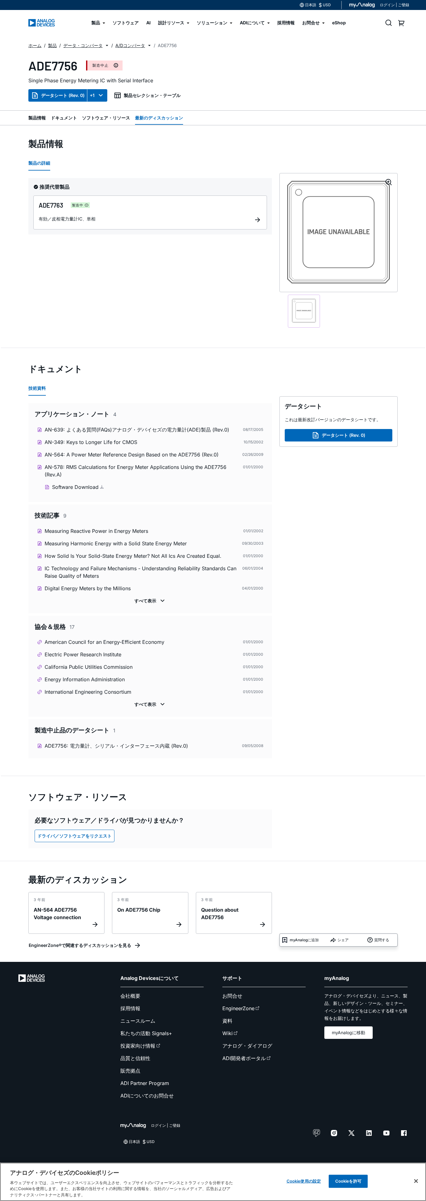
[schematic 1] (304, 311)
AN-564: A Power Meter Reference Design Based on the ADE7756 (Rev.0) (132, 454)
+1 (92, 95)
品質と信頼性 (135, 1058)
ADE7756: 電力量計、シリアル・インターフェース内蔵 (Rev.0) (116, 746)
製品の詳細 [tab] (39, 163)
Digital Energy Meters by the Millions (88, 588)
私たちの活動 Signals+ (146, 1033)
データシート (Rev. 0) (63, 95)
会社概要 (130, 996)
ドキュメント (64, 117)
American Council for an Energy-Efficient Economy (104, 642)
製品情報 (37, 117)
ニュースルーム (137, 1021)
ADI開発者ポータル (244, 1058)
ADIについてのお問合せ (147, 1095)
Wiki (227, 1033)
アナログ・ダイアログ (247, 1046)
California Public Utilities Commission (89, 667)
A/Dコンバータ (130, 45)
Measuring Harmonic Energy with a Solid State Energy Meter (116, 543)
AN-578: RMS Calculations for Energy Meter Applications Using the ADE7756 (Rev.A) (135, 471)
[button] (107, 45)
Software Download (76, 487)
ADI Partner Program (144, 1083)
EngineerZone (238, 1008)
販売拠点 (130, 1071)
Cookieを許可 (348, 1181)
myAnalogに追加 (304, 940)
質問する (381, 940)
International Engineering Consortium (88, 692)
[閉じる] (416, 1181)
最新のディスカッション (159, 117)
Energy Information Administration (85, 679)
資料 (227, 1021)
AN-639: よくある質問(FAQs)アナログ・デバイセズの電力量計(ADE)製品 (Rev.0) (137, 430)
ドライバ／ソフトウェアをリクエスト (74, 835)
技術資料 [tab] (37, 388)
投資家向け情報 (137, 1046)
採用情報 (130, 1008)
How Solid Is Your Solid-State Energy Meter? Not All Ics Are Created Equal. (133, 556)
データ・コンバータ (83, 45)
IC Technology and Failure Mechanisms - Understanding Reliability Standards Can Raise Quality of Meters (140, 572)
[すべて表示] (150, 601)
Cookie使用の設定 (304, 1181)
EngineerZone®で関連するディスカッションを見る (80, 945)
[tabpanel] (150, 581)
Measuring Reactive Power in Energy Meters (96, 531)
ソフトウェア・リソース (106, 117)
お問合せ (232, 996)
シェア (343, 940)
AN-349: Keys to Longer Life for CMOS (91, 442)
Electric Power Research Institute (83, 654)
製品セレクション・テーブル (152, 95)
